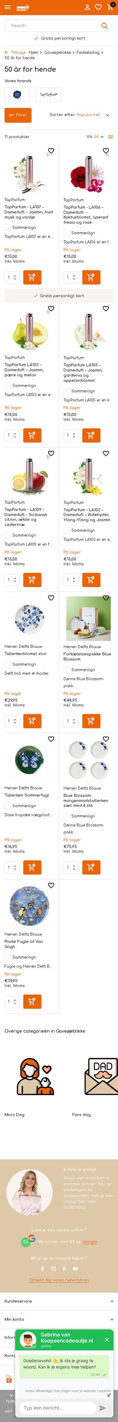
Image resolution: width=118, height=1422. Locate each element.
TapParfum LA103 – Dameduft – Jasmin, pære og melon (24, 370)
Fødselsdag (88, 52)
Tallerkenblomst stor (26, 654)
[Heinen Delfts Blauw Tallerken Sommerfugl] (29, 760)
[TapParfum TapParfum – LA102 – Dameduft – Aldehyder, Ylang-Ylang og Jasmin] (88, 474)
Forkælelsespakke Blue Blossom (87, 656)
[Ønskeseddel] (98, 7)
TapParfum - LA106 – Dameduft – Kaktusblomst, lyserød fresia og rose (86, 215)
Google (90, 1242)
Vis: (90, 137)
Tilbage (18, 52)
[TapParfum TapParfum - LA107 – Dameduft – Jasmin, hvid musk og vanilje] (29, 171)
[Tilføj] (32, 277)
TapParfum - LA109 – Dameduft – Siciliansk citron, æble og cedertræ (26, 517)
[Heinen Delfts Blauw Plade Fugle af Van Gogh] (29, 906)
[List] (110, 137)
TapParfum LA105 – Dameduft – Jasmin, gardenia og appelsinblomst (83, 373)
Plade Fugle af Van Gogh (24, 944)
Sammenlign (24, 228)
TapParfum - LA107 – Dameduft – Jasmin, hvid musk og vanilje (29, 212)
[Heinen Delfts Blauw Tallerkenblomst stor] (29, 618)
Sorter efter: (63, 115)
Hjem (33, 52)
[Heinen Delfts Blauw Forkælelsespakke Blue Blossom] (88, 618)
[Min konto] (87, 7)
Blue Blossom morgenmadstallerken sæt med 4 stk (86, 801)
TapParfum (15, 200)
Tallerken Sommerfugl (27, 795)
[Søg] (105, 26)
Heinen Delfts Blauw (23, 646)
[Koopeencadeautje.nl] (32, 7)
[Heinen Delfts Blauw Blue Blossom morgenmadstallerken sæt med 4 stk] (88, 760)
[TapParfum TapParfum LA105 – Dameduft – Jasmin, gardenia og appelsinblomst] (88, 329)
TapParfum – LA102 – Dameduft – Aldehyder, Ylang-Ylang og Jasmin (87, 515)
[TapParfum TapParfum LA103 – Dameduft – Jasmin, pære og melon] (29, 329)
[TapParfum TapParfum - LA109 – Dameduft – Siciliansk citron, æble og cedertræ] (29, 474)
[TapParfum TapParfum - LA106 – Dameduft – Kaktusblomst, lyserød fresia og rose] (88, 171)
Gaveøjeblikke (57, 52)
